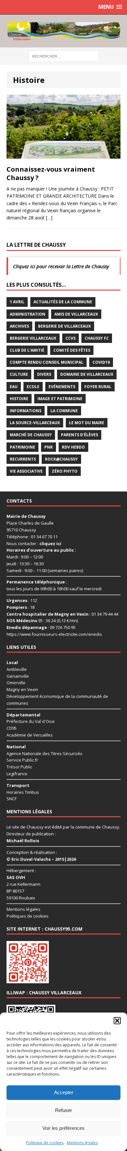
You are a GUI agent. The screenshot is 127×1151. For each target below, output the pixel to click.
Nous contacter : (34, 543)
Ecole (33, 386)
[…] (49, 218)
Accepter (63, 1092)
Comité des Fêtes (71, 350)
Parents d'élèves (79, 435)
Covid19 (101, 362)
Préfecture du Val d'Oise (31, 721)
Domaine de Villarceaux (86, 374)
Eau (14, 386)
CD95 (12, 728)
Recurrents (23, 459)
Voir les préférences (63, 1128)
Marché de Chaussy (31, 435)
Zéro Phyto (65, 471)
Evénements (62, 386)
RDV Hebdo (73, 447)
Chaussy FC (97, 338)
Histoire (19, 398)
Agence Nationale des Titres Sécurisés (44, 753)
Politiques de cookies (28, 916)
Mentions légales (82, 1142)
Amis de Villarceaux (76, 314)
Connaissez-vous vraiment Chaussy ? (51, 173)
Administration (27, 314)
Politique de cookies (45, 1142)
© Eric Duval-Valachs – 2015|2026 (41, 859)
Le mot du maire (86, 422)
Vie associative (26, 471)
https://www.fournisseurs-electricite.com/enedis (54, 634)
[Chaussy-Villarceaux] (63, 31)
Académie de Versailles (30, 735)
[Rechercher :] (64, 56)
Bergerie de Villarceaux (64, 326)
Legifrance (17, 774)
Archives (19, 326)
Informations (25, 410)
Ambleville (17, 669)
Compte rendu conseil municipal (46, 362)
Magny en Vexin (22, 689)
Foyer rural (97, 386)
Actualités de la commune (63, 302)
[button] (117, 1020)
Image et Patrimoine (59, 398)
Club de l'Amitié (27, 350)
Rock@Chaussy (61, 459)
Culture (19, 374)
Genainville (18, 676)
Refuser (63, 1110)
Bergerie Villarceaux (33, 338)
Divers (44, 374)
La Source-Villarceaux (35, 422)
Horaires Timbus (23, 792)
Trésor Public (19, 767)
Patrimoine (22, 447)
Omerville (16, 683)
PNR (48, 447)
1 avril (17, 302)
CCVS (70, 338)
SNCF (12, 799)
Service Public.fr (22, 760)
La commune (64, 410)
